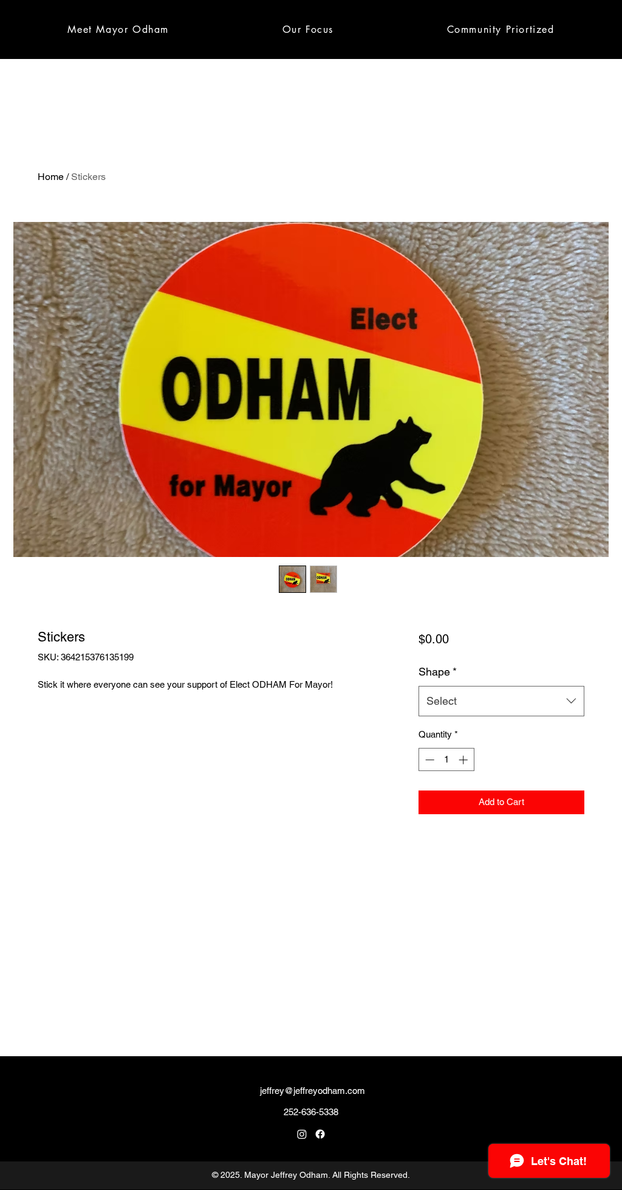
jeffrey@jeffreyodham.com (312, 1090)
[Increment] (464, 760)
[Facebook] (320, 1134)
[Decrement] (428, 760)
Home (51, 176)
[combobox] (501, 701)
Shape (438, 671)
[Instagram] (302, 1134)
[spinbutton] (446, 760)
